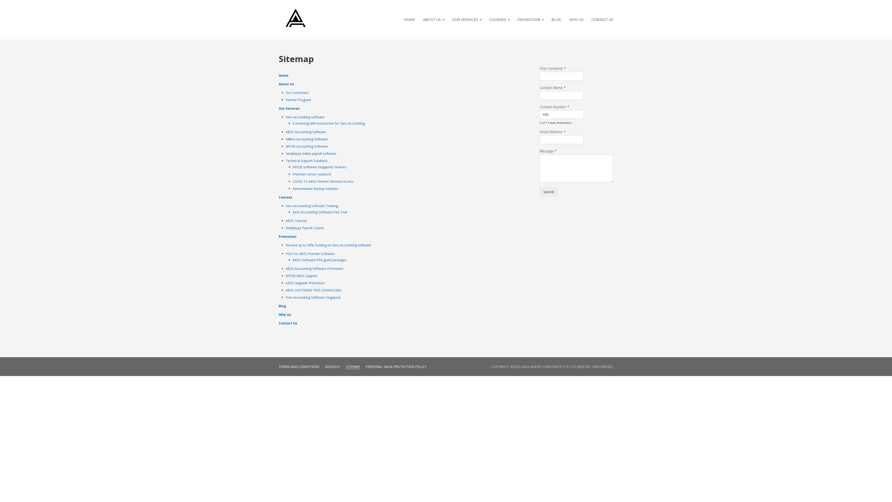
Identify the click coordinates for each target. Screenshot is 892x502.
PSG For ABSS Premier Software (310, 253)
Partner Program (298, 100)
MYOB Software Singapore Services (319, 167)
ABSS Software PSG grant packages (320, 260)
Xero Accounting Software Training (312, 206)
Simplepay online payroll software (311, 153)
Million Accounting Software (307, 139)
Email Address (552, 131)
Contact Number (554, 107)
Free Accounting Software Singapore (313, 297)
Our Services (289, 108)
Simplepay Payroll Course (305, 228)
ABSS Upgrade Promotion (305, 283)
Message (548, 151)
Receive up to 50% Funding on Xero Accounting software (328, 245)
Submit (548, 192)
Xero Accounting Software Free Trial (320, 212)
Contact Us (288, 323)
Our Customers (297, 92)
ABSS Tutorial (296, 220)
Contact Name (553, 87)
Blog (282, 306)
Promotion (287, 236)
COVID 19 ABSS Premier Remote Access (323, 181)
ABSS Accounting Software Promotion (314, 268)
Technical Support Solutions (307, 161)
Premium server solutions (312, 174)
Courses (285, 197)
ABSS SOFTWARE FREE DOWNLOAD (313, 290)
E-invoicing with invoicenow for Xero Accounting (329, 123)
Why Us (285, 314)
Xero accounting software (305, 117)
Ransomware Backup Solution (315, 188)
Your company (553, 68)
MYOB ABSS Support (301, 276)
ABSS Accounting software (306, 132)
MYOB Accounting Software (307, 146)
